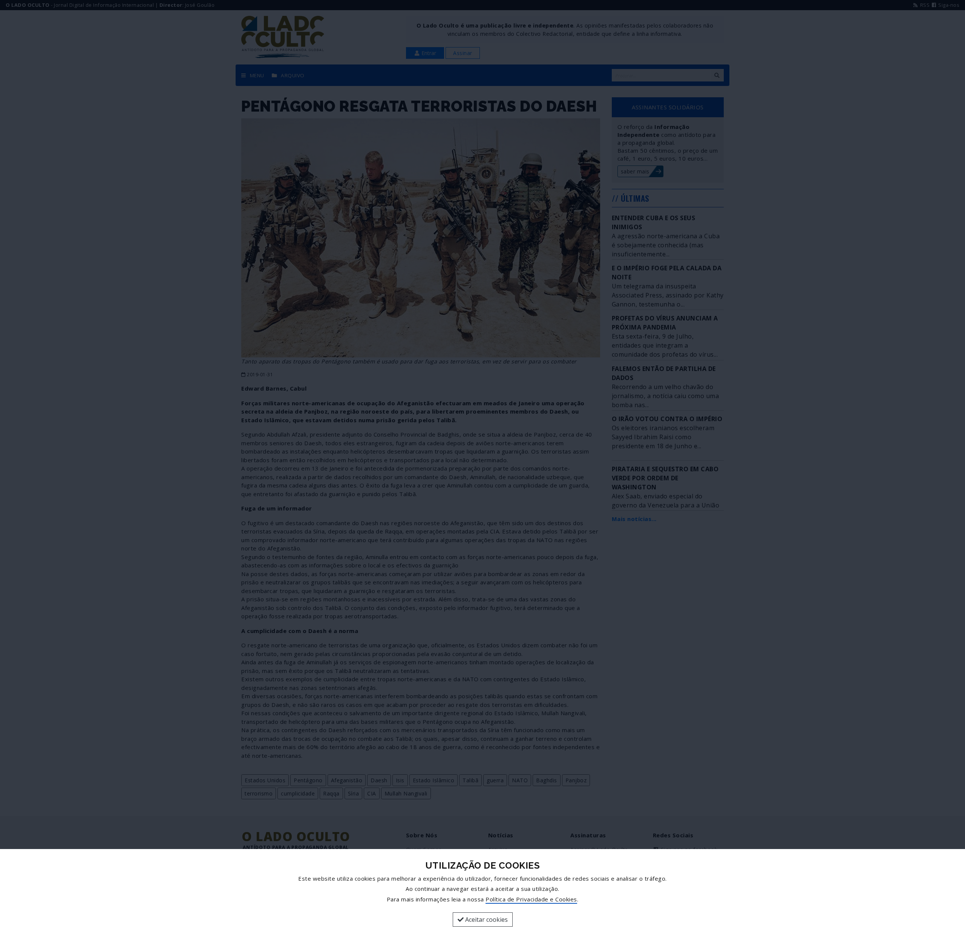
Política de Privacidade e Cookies (531, 899)
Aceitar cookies (486, 919)
